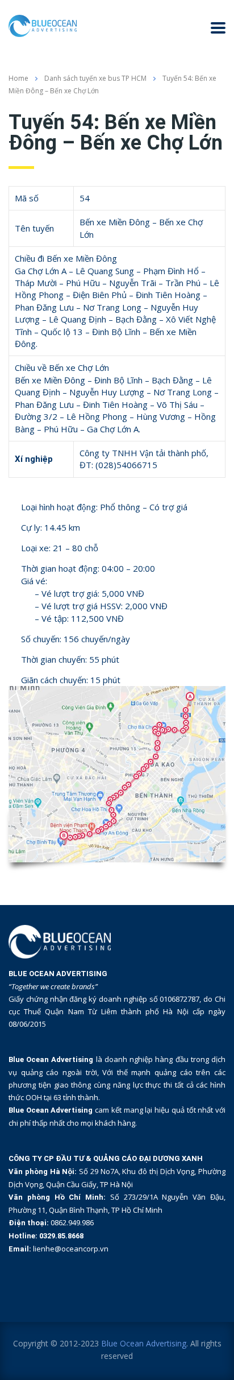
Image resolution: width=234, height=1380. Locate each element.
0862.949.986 (72, 1222)
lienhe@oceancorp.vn (70, 1248)
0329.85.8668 (61, 1236)
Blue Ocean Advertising (143, 1343)
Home (18, 78)
